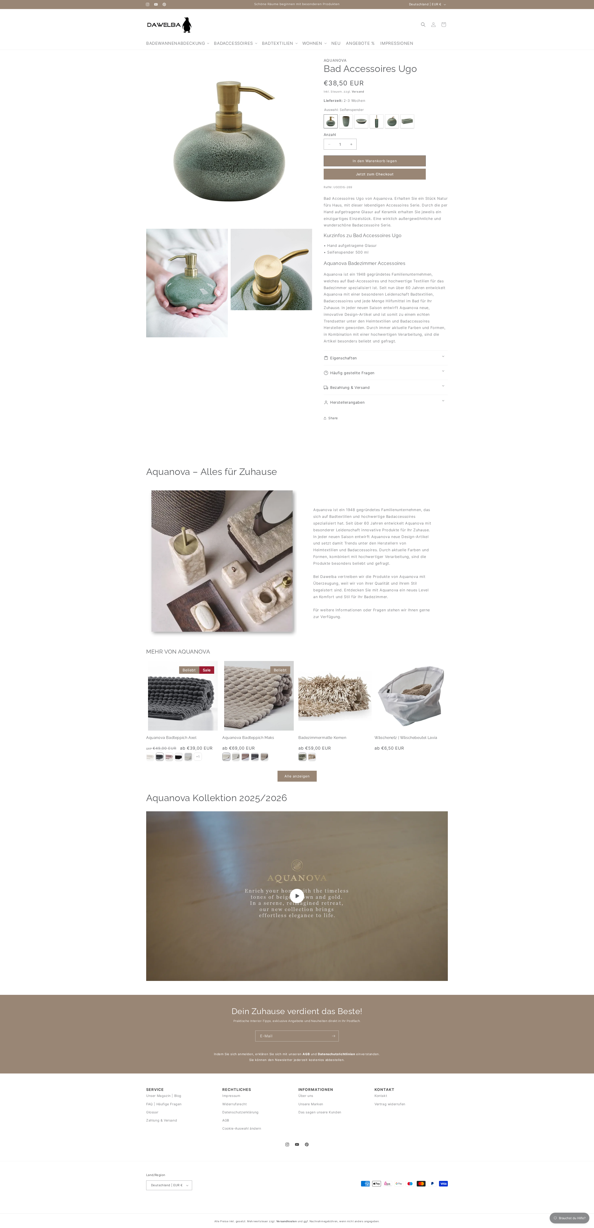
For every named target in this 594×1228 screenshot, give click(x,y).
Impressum (231, 1096)
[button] (177, 43)
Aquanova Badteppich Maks (248, 737)
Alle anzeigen (297, 776)
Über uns (305, 1096)
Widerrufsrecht (234, 1104)
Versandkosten (286, 1221)
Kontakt (380, 1096)
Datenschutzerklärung (240, 1112)
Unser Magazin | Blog (163, 1096)
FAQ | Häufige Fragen (164, 1104)
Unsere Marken (310, 1104)
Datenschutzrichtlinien (336, 1054)
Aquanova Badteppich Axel (171, 737)
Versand (358, 91)
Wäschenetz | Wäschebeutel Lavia (405, 737)
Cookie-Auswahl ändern (241, 1129)
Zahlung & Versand (161, 1120)
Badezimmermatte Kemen (322, 737)
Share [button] (333, 418)
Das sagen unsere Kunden (319, 1112)
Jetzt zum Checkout (375, 174)
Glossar (152, 1112)
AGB (306, 1054)
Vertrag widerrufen (389, 1104)
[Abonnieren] (333, 1036)
